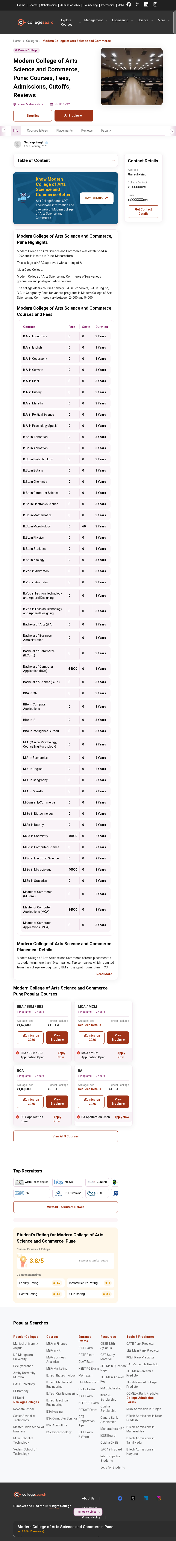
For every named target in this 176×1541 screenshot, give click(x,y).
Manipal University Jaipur (25, 1346)
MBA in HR (53, 1350)
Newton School (23, 1409)
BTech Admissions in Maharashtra (140, 1429)
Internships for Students (110, 1458)
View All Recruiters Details (65, 1207)
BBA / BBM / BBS (30, 1007)
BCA (20, 1071)
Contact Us (89, 1508)
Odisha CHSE (109, 1442)
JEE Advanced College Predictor (141, 1384)
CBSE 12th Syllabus (107, 1346)
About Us (88, 1498)
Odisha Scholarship (108, 1408)
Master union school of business (28, 1429)
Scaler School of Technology (24, 1418)
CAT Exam (86, 1348)
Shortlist (32, 115)
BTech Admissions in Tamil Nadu (140, 1440)
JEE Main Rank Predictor (142, 1350)
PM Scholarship (110, 1388)
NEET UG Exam (89, 1403)
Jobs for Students (112, 1467)
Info (15, 130)
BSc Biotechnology (59, 1432)
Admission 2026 (70, 5)
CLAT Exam (86, 1361)
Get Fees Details (89, 1025)
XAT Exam (86, 1396)
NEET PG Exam (89, 1368)
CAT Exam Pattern (86, 1434)
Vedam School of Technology (25, 1451)
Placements (64, 130)
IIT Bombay (21, 1391)
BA (80, 1071)
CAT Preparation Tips (87, 1421)
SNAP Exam (87, 1389)
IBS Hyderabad (23, 1366)
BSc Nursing (54, 1411)
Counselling (90, 5)
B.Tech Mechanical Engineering (59, 1384)
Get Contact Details (143, 211)
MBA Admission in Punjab (143, 1409)
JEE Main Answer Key (112, 1379)
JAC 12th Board (111, 1449)
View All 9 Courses (66, 1136)
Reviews (87, 130)
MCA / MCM (87, 1007)
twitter (132, 1498)
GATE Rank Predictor (140, 1343)
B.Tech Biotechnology (61, 1375)
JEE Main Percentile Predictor (139, 1373)
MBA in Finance (56, 1343)
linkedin (145, 1498)
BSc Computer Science (61, 1418)
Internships (108, 5)
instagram (158, 1498)
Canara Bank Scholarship (109, 1420)
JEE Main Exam (89, 1382)
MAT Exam (86, 1375)
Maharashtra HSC (112, 1428)
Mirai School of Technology (23, 1440)
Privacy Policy (91, 1517)
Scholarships (49, 5)
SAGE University (24, 1384)
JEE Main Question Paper (113, 1368)
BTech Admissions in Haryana (140, 1451)
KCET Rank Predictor (140, 1357)
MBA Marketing (56, 1368)
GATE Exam (86, 1355)
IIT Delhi (18, 1398)
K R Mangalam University (23, 1357)
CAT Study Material (107, 1357)
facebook (119, 1498)
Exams (21, 5)
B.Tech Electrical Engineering (57, 1402)
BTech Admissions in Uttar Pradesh (144, 1418)
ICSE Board (107, 1435)
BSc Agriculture (56, 1425)
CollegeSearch (35, 22)
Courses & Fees (37, 130)
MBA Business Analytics (56, 1359)
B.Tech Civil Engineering (62, 1393)
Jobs (121, 5)
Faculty (106, 130)
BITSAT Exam (88, 1410)
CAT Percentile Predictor (143, 1364)
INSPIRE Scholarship (108, 1397)
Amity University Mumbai (24, 1375)
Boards (33, 5)
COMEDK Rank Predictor (142, 1393)
